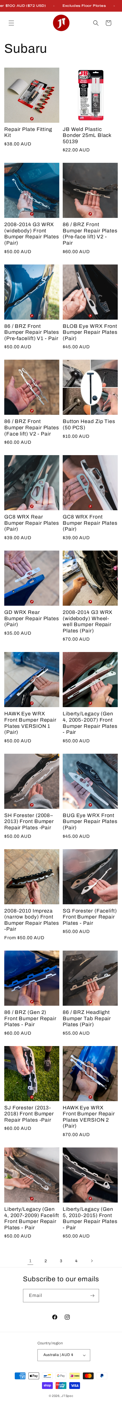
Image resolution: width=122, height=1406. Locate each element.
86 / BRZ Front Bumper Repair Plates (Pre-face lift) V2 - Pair (90, 234)
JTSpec (67, 1395)
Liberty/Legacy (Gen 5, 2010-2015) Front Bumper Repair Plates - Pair (90, 1218)
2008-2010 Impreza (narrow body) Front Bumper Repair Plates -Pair (31, 920)
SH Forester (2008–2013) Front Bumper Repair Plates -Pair (29, 821)
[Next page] (91, 1261)
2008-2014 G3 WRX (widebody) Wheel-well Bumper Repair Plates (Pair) (87, 621)
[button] (11, 23)
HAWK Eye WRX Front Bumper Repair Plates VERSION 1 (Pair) (30, 723)
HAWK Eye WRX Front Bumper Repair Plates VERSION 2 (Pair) (89, 1117)
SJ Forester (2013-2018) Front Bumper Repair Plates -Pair (29, 1114)
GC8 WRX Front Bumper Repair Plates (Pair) (90, 523)
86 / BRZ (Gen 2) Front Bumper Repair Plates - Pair (30, 1018)
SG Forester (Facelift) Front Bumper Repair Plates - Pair (90, 917)
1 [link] (30, 1261)
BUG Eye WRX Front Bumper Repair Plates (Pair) (90, 821)
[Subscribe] (92, 1295)
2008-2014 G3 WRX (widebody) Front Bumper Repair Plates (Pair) (31, 234)
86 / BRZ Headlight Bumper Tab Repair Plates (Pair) (87, 1018)
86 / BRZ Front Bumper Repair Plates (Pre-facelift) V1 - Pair (31, 332)
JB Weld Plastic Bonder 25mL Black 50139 (87, 135)
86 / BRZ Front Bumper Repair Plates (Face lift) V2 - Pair (31, 427)
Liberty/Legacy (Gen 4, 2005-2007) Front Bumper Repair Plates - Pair (90, 723)
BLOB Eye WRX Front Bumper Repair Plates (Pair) (90, 332)
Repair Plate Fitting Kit (28, 132)
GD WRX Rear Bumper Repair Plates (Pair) (31, 618)
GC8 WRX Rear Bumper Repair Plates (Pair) (31, 523)
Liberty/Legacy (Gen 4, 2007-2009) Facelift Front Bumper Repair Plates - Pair (31, 1218)
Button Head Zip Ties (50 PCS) (89, 424)
